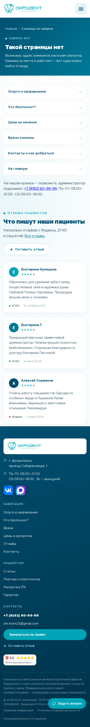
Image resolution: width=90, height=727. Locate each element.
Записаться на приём (27, 634)
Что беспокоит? (16, 520)
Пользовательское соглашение (25, 718)
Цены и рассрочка (17, 536)
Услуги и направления (20, 512)
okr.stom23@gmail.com (20, 623)
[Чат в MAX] (20, 490)
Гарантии (10, 595)
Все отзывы (34, 236)
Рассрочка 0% (14, 587)
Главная (11, 29)
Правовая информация (18, 710)
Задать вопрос (70, 703)
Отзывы (9, 544)
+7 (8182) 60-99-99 (40, 188)
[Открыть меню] (81, 8)
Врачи (8, 528)
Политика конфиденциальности (59, 710)
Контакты (11, 551)
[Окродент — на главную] (23, 9)
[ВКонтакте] (8, 490)
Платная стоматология (21, 579)
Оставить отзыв (29, 249)
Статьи (9, 571)
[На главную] (44, 446)
